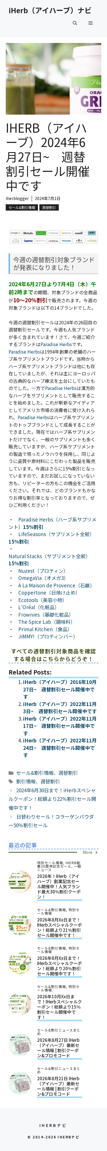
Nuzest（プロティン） (43, 570)
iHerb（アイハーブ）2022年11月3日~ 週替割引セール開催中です (60, 707)
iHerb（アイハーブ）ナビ (50, 10)
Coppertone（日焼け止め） (49, 592)
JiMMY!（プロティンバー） (48, 636)
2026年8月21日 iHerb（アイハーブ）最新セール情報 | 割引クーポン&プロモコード (58, 1086)
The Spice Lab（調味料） (46, 621)
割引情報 (26, 781)
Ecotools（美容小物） (42, 599)
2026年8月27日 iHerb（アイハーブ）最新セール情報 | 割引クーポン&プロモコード (58, 1047)
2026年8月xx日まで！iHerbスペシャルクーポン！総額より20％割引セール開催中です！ (59, 966)
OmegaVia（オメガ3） (43, 577)
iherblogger (17, 198)
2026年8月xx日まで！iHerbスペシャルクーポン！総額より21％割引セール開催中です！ (59, 927)
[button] (75, 23)
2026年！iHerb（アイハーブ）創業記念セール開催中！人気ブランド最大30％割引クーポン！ (59, 886)
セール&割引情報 (22, 207)
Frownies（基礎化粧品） (46, 614)
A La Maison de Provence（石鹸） (56, 585)
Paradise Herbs (56, 344)
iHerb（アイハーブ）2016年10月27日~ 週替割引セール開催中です (60, 689)
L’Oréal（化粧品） (38, 607)
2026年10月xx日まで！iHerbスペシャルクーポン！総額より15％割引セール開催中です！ (59, 1006)
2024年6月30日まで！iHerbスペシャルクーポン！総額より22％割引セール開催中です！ (52, 799)
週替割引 (49, 207)
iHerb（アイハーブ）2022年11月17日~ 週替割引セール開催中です (60, 726)
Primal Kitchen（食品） (45, 629)
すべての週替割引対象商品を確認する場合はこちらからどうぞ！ (53, 654)
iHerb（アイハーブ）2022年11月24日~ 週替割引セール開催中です (60, 747)
